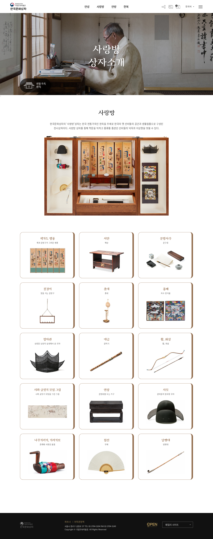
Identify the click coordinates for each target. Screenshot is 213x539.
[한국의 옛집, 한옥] (35, 85)
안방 (113, 7)
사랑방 (100, 7)
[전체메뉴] (200, 7)
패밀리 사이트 (172, 524)
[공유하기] (163, 7)
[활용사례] (171, 7)
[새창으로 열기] (152, 525)
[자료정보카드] (177, 7)
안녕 (86, 7)
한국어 (188, 6)
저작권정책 (79, 521)
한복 (126, 7)
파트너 (68, 521)
